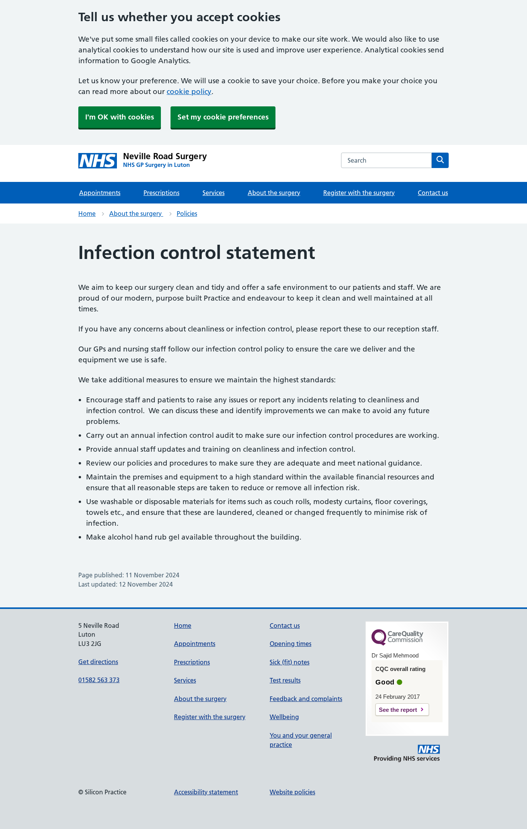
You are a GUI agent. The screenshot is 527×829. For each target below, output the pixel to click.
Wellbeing (284, 717)
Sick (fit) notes (289, 662)
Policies (187, 213)
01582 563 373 (99, 680)
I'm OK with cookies (119, 117)
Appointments (99, 193)
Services (214, 193)
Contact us (433, 193)
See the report (398, 709)
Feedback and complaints (306, 699)
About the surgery (274, 193)
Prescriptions (161, 193)
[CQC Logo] (397, 644)
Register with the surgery (359, 193)
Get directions (98, 662)
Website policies (292, 792)
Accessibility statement (206, 792)
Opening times (290, 643)
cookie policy (189, 91)
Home (87, 213)
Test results (285, 680)
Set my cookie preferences (223, 117)
